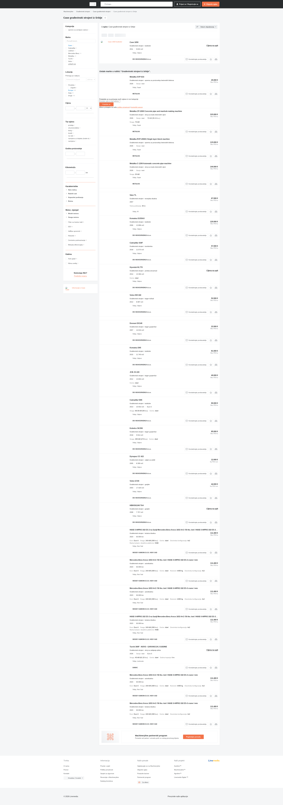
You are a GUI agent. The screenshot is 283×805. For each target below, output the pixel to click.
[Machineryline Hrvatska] (75, 4)
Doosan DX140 (136, 323)
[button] (211, 59)
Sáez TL (133, 195)
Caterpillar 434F (136, 243)
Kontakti (66, 773)
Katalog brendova (106, 781)
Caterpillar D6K (136, 400)
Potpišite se (106, 104)
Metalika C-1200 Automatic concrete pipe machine (150, 163)
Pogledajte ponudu (193, 737)
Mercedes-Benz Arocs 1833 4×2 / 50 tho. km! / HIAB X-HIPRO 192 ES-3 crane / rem (164, 560)
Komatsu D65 (135, 348)
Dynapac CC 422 (137, 456)
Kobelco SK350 (136, 428)
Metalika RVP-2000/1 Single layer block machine (150, 139)
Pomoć (66, 770)
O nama (66, 766)
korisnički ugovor (137, 107)
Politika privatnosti (106, 770)
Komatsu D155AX (137, 218)
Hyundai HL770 (136, 267)
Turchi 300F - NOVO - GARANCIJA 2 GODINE (148, 647)
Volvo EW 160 (135, 295)
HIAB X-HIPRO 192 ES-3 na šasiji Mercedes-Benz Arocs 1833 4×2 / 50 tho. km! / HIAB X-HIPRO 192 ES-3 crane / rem (178, 530)
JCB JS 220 (134, 372)
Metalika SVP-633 (137, 77)
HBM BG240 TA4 (137, 505)
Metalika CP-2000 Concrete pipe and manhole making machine (156, 111)
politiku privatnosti (123, 107)
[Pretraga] (102, 4)
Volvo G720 (134, 481)
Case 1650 (134, 42)
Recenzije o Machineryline (109, 777)
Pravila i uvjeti (105, 766)
